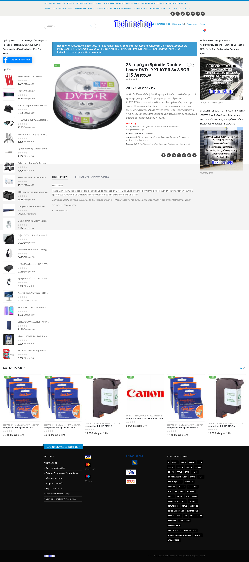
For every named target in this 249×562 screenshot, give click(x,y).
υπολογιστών (173, 540)
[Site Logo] (106, 18)
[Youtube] (188, 14)
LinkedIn (174, 155)
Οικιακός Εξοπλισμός (54, 8)
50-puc (171, 472)
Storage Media (174, 516)
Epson (13, 425)
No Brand (191, 491)
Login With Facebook (20, 59)
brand (192, 477)
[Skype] (198, 14)
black (195, 472)
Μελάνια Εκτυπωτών (33, 425)
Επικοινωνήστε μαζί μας (63, 446)
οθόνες (198, 535)
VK (194, 155)
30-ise (200, 462)
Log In (175, 8)
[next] (193, 65)
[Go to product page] (9, 80)
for (169, 491)
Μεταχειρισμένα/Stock (156, 8)
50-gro (189, 467)
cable (201, 477)
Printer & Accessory (176, 501)
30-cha (175, 462)
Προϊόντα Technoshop (176, 3)
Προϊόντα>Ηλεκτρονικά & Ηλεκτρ (182, 530)
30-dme (192, 462)
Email (189, 155)
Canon (87, 416)
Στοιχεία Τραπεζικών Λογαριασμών (61, 499)
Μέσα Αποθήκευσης (161, 137)
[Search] (91, 26)
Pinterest (184, 155)
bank (187, 472)
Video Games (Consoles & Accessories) (121, 3)
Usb (185, 516)
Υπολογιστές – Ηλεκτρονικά (88, 3)
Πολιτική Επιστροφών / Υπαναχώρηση (62, 473)
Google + (179, 155)
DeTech (182, 487)
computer (189, 482)
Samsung (194, 506)
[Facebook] (172, 14)
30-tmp (171, 467)
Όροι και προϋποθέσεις (56, 468)
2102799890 (154, 24)
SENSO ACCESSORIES (176, 511)
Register (186, 8)
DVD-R (139, 137)
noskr (170, 496)
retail (184, 506)
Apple (69, 8)
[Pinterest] (183, 14)
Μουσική (101, 8)
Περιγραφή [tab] (60, 176)
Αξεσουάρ (172, 521)
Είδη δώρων (184, 521)
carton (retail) (174, 482)
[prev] (189, 65)
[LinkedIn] (203, 14)
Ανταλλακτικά (196, 516)
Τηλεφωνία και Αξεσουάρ (151, 3)
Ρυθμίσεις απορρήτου (55, 483)
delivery (171, 487)
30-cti (183, 462)
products (193, 501)
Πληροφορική (174, 525)
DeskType (6, 425)
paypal (180, 496)
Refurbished (139, 8)
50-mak (198, 467)
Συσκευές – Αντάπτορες (85, 8)
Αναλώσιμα (147, 137)
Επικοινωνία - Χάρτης (196, 24)
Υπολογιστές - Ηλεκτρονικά (137, 140)
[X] (178, 14)
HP (53, 423)
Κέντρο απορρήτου (54, 478)
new (182, 491)
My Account (126, 8)
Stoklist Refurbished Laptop (58, 493)
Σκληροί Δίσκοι (113, 8)
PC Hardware (191, 496)
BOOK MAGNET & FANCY (177, 477)
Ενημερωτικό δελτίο (54, 488)
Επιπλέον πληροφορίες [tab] (92, 176)
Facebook (163, 155)
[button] (119, 129)
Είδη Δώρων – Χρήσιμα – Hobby (58, 3)
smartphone (192, 511)
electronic (192, 487)
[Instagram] (193, 14)
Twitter (169, 155)
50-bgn (180, 467)
